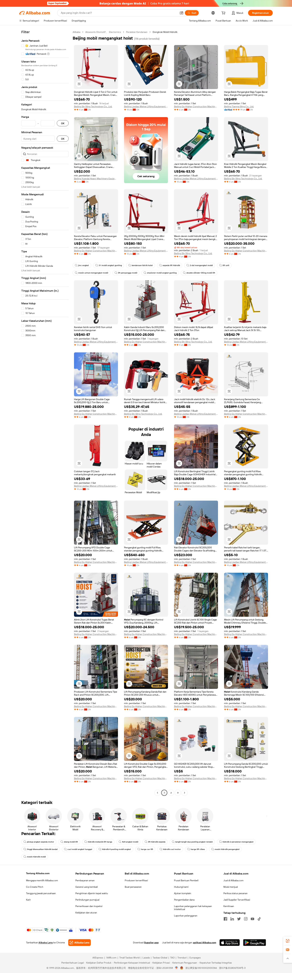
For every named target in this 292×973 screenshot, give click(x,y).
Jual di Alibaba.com (233, 880)
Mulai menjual (230, 886)
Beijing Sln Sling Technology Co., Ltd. (93, 106)
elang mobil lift (71, 842)
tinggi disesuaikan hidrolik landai (42, 849)
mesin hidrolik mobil (36, 857)
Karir (28, 899)
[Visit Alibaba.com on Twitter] (239, 919)
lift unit (226, 265)
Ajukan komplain (182, 893)
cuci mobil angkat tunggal (79, 849)
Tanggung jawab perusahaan (41, 893)
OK (62, 123)
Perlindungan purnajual (87, 899)
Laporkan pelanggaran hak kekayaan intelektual (193, 908)
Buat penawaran (133, 886)
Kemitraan (228, 906)
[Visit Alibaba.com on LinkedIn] (232, 919)
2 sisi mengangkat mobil (201, 265)
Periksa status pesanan (235, 893)
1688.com (111, 957)
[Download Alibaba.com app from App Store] (230, 942)
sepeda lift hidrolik (171, 265)
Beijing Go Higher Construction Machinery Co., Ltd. (196, 106)
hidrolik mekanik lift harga (100, 842)
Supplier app (151, 942)
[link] (287, 940)
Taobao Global (160, 957)
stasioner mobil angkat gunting (162, 273)
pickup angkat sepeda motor (40, 842)
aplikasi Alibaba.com (204, 942)
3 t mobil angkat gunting (110, 265)
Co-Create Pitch (34, 886)
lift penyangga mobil (127, 273)
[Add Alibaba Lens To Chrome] (79, 942)
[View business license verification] (176, 968)
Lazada (146, 957)
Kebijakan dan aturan (86, 912)
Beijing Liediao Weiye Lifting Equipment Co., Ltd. (146, 106)
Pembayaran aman (85, 880)
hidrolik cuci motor (172, 849)
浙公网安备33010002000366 (201, 968)
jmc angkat (83, 265)
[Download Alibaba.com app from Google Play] (254, 942)
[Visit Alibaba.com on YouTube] (252, 919)
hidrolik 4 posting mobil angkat (116, 849)
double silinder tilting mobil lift (200, 273)
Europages (195, 957)
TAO (172, 957)
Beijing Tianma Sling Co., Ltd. (239, 106)
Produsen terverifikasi (136, 880)
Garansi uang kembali (86, 886)
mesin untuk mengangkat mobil (93, 273)
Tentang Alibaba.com (38, 873)
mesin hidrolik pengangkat (227, 849)
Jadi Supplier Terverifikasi (236, 899)
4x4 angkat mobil (130, 842)
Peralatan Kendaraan (137, 32)
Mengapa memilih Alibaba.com (42, 880)
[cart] (224, 13)
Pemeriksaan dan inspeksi (88, 906)
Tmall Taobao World (129, 957)
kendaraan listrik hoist (142, 265)
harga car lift (147, 849)
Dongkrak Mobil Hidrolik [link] (165, 32)
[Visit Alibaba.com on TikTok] (259, 919)
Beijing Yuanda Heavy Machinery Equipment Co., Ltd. (96, 178)
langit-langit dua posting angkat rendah (194, 842)
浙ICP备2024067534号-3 (232, 968)
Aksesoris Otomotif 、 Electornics (103, 32)
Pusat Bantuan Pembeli (186, 880)
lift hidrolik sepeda (156, 842)
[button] (181, 13)
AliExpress (97, 957)
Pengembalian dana (184, 899)
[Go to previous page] (157, 793)
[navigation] (45, 412)
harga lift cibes (198, 849)
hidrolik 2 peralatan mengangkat (238, 842)
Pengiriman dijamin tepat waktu (91, 893)
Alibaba (76, 32)
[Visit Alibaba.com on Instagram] (246, 919)
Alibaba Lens (46, 942)
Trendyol (182, 957)
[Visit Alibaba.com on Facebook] (225, 919)
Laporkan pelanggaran (185, 915)
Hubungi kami (181, 886)
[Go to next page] (184, 793)
